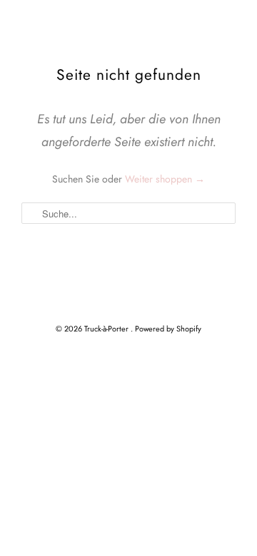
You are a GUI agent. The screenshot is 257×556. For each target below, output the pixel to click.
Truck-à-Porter (107, 328)
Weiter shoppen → (165, 179)
